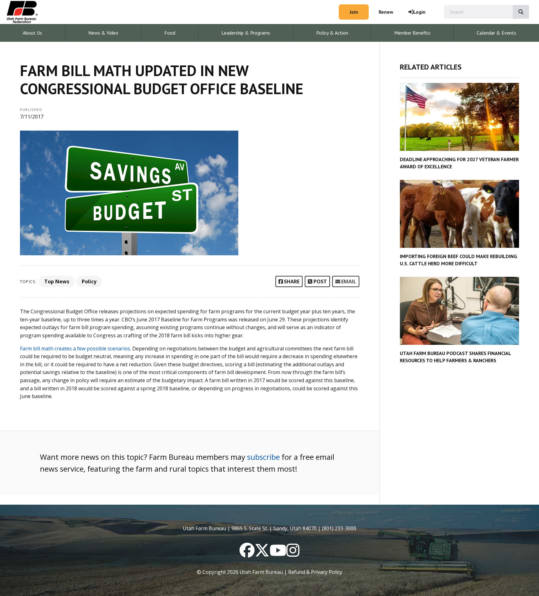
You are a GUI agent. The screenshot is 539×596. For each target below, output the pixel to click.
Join (354, 12)
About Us (32, 33)
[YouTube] (278, 553)
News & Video (103, 33)
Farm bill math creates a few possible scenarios (75, 348)
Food (169, 33)
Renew (386, 12)
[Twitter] (262, 553)
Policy (89, 281)
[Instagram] (292, 553)
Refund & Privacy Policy (315, 572)
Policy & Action (332, 33)
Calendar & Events (496, 33)
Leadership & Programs (245, 33)
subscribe (263, 457)
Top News (56, 281)
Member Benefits (412, 33)
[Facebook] (247, 553)
